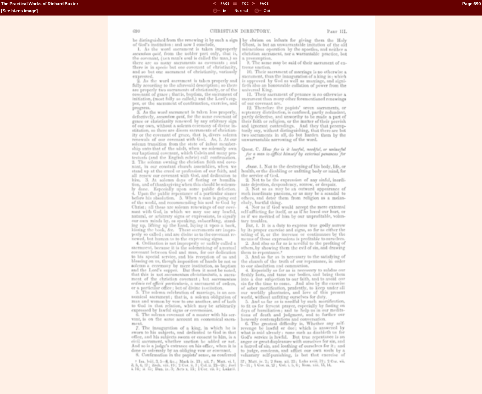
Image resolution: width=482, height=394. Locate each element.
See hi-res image (19, 10)
